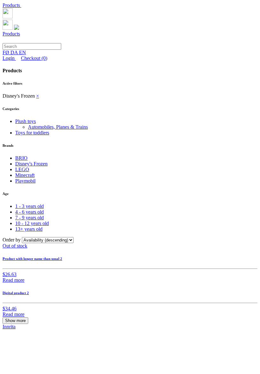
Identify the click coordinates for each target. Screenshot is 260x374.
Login (9, 58)
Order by (12, 239)
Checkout (34, 58)
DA (14, 52)
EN (22, 52)
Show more (15, 320)
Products (12, 5)
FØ (6, 52)
